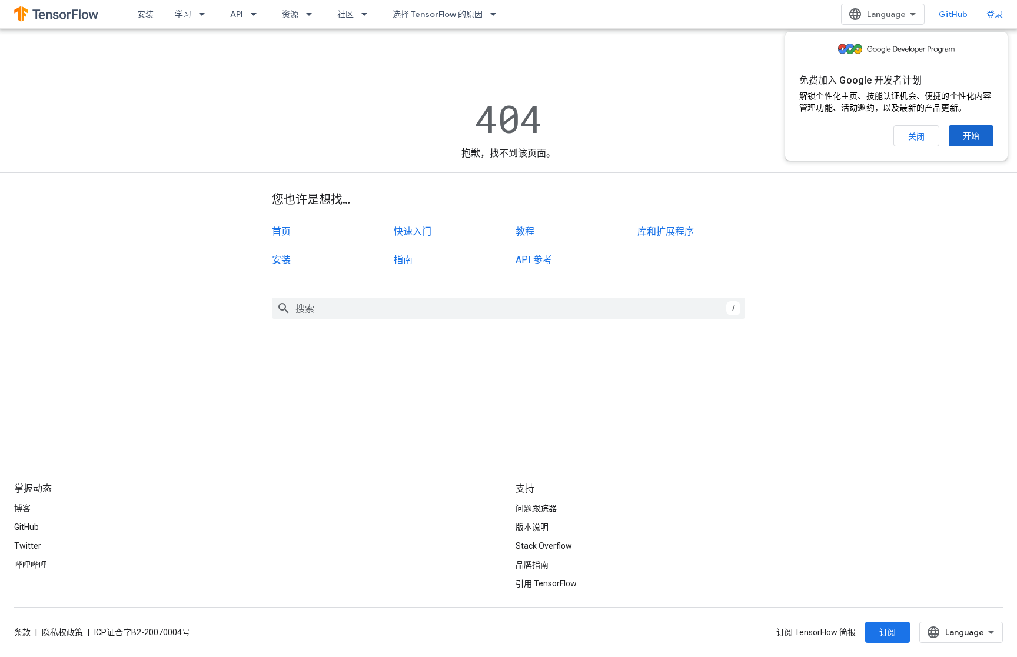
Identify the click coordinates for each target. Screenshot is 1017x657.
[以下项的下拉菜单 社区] (368, 14)
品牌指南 (532, 564)
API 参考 (534, 259)
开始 (971, 136)
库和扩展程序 (665, 231)
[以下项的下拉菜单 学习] (205, 14)
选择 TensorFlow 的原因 (438, 14)
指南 (403, 259)
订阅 (887, 632)
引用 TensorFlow (546, 583)
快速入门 (412, 231)
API (236, 14)
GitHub (953, 14)
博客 (22, 508)
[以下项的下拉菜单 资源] (312, 14)
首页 (281, 231)
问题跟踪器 (536, 508)
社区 (345, 14)
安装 (145, 14)
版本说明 (532, 527)
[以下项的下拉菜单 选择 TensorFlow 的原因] (497, 14)
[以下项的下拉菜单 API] (257, 14)
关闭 (916, 136)
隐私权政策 (62, 632)
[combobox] (508, 308)
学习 (183, 14)
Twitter (27, 546)
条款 (22, 632)
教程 (525, 231)
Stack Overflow (544, 546)
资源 (290, 14)
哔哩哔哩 (30, 564)
